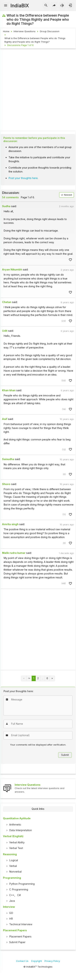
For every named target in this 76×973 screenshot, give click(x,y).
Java (12, 900)
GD (11, 913)
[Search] (46, 5)
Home (6, 31)
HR (11, 918)
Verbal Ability (17, 842)
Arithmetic (15, 824)
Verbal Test (16, 848)
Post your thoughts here (23, 178)
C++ (11, 895)
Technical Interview (20, 924)
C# (19, 895)
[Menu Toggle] (5, 5)
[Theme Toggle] (62, 5)
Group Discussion (49, 31)
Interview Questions (25, 31)
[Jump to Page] (29, 678)
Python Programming (22, 883)
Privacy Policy (52, 961)
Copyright (36, 961)
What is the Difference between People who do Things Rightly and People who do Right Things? (34, 40)
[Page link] (52, 678)
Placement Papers (20, 936)
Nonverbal (15, 871)
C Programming (18, 889)
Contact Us (22, 961)
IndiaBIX (19, 5)
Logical (13, 860)
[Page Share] (54, 5)
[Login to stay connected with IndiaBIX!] (70, 5)
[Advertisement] (38, 90)
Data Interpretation (20, 830)
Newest (67, 195)
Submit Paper (17, 942)
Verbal (13, 866)
